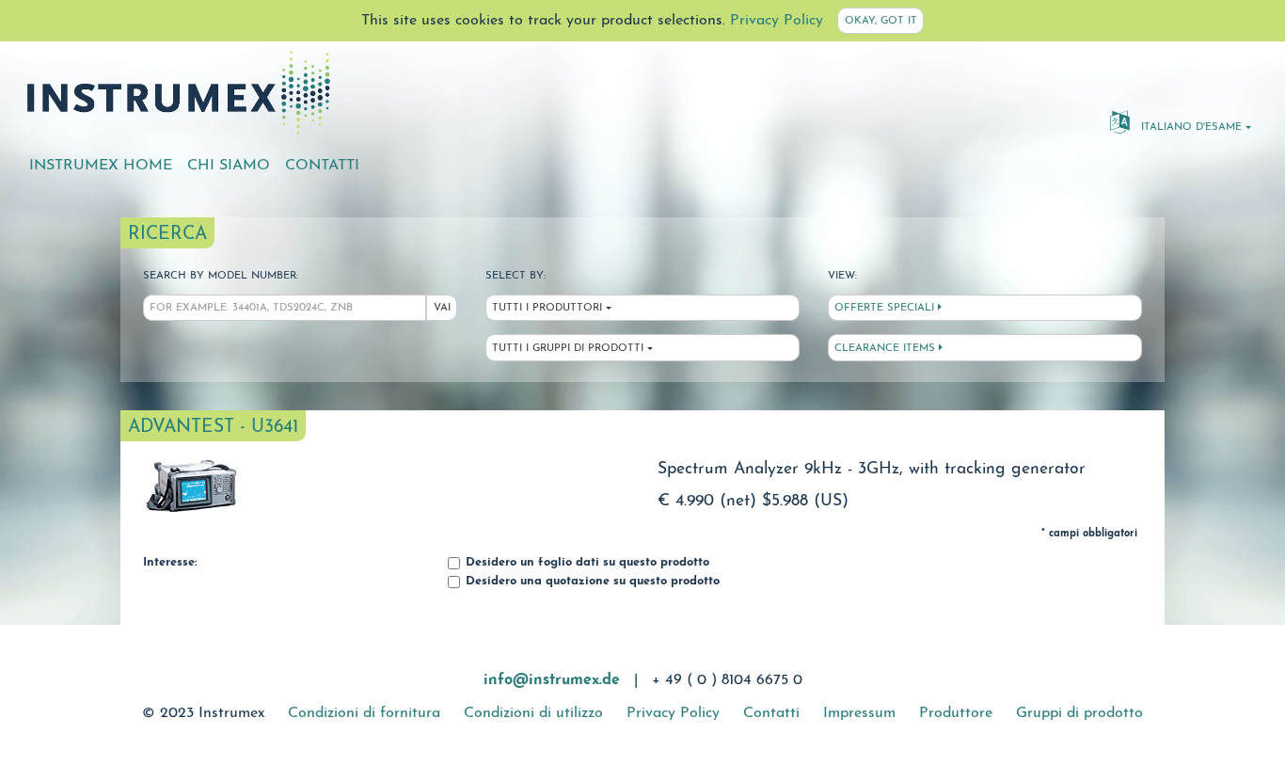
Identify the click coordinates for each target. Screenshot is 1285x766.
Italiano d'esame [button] (1189, 127)
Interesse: (170, 562)
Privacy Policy (776, 20)
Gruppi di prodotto (1079, 713)
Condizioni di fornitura (364, 713)
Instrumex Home (100, 165)
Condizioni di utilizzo (533, 713)
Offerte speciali (886, 308)
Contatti (322, 165)
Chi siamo (228, 165)
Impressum (859, 713)
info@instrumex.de (552, 680)
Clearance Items (886, 348)
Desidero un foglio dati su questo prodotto (585, 562)
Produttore (955, 713)
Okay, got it (881, 21)
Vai (442, 308)
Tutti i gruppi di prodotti (567, 348)
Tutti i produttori (547, 308)
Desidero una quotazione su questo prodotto (591, 581)
